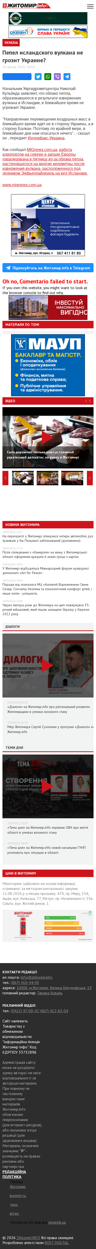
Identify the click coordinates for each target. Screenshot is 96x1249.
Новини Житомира (22, 524)
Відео (10, 401)
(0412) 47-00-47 (24, 1010)
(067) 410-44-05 (25, 982)
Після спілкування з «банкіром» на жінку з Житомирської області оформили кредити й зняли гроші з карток (44, 554)
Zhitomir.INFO (28, 1237)
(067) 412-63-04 (54, 1010)
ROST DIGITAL (57, 1242)
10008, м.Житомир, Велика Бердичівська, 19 (54, 987)
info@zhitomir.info (36, 977)
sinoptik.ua (57, 1222)
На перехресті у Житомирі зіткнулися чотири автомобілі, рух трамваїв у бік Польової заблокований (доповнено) (47, 538)
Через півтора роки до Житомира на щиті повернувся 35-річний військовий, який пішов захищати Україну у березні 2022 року (46, 609)
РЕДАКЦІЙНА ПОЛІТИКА (14, 1174)
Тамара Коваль (50, 992)
